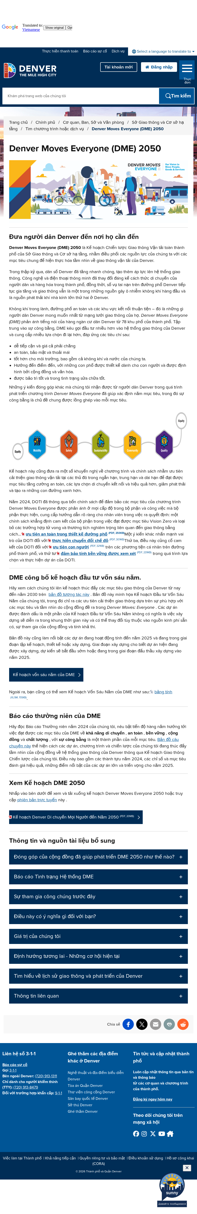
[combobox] (162, 51)
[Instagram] (144, 1133)
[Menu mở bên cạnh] (187, 69)
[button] (98, 856)
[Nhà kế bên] (169, 1133)
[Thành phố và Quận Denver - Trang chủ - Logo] (30, 70)
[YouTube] (161, 1133)
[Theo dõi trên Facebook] (136, 1133)
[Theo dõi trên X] (152, 1133)
